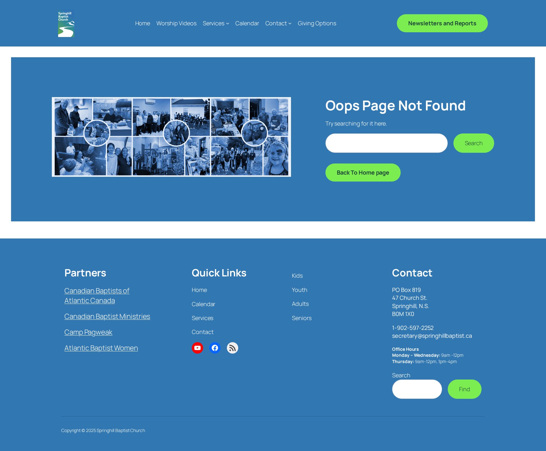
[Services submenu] (227, 23)
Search (474, 143)
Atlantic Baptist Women (101, 348)
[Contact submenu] (290, 23)
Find (464, 389)
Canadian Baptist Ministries (107, 316)
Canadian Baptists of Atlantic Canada (97, 295)
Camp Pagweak (88, 332)
